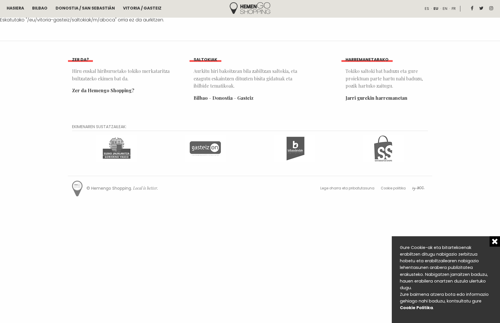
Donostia (222, 98)
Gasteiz (245, 98)
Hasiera (15, 8)
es (427, 8)
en (445, 8)
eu (435, 8)
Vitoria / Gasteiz (142, 8)
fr (454, 8)
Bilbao (39, 8)
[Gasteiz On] (205, 148)
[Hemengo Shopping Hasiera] (250, 7)
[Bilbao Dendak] (294, 148)
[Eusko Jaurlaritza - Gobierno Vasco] (116, 148)
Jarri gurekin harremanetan (376, 98)
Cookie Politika (416, 308)
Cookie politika (393, 188)
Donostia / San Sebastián (85, 8)
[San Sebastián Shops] (383, 148)
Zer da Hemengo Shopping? (103, 90)
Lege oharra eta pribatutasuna (347, 188)
